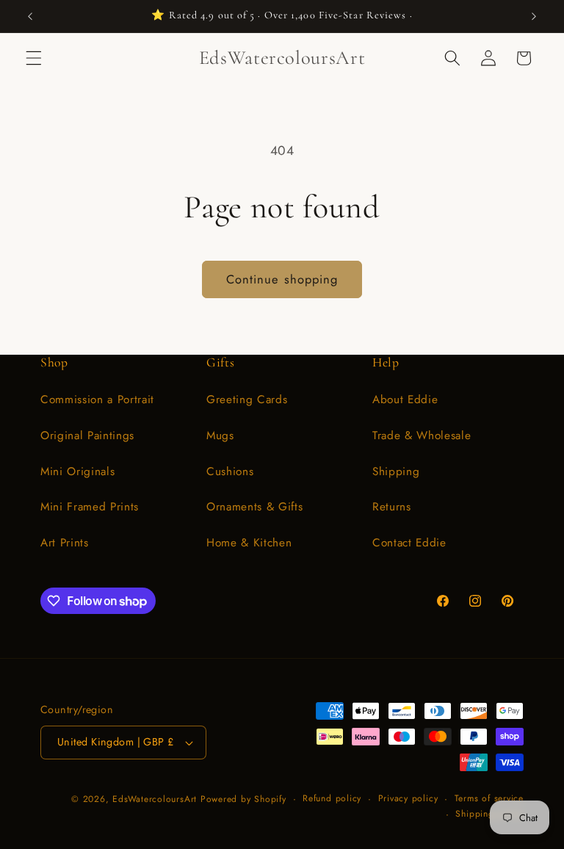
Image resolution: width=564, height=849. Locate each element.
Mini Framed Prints (89, 507)
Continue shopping (282, 279)
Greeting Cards (246, 399)
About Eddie (405, 399)
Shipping (395, 471)
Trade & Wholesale (421, 435)
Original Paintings (87, 435)
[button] (33, 58)
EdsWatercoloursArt (154, 799)
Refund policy (332, 798)
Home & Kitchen (249, 543)
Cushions (229, 471)
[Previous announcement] (30, 16)
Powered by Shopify (243, 799)
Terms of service (489, 798)
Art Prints (64, 543)
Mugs (220, 435)
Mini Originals (77, 471)
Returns (391, 507)
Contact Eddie (409, 543)
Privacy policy (408, 798)
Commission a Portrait (97, 399)
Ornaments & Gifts (254, 507)
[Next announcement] (534, 16)
